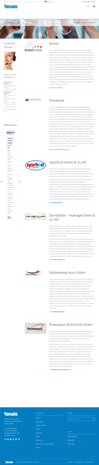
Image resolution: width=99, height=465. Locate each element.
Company (84, 22)
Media (38, 436)
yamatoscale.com (9, 435)
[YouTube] (88, 2)
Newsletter (71, 440)
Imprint (38, 447)
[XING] (19, 439)
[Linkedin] (91, 2)
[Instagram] (16, 439)
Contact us (39, 440)
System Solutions (41, 425)
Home (78, 22)
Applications (40, 421)
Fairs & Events (72, 436)
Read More (9, 217)
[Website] (94, 2)
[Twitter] (85, 2)
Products (38, 418)
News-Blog (71, 444)
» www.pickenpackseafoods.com (60, 369)
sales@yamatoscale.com (12, 433)
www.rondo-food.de (56, 87)
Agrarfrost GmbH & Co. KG (10, 143)
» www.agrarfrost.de (56, 202)
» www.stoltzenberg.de (57, 312)
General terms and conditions (45, 444)
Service (38, 429)
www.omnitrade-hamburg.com (59, 149)
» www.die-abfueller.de (57, 259)
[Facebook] (83, 2)
